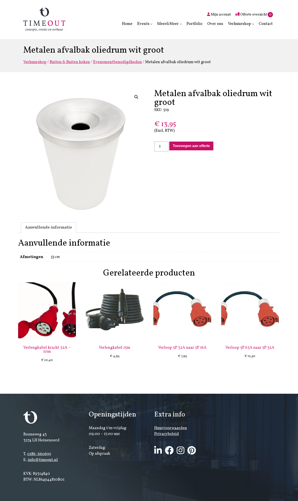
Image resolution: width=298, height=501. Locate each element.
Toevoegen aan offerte (191, 146)
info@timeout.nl (43, 460)
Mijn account (220, 14)
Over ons (215, 24)
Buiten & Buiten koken (70, 62)
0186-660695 (39, 454)
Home (127, 24)
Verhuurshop (239, 24)
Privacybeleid (166, 434)
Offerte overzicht (255, 14)
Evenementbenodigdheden (117, 62)
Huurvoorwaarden (170, 428)
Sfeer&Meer (168, 24)
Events (143, 24)
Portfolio (194, 24)
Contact (266, 24)
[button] (136, 97)
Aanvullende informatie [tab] (48, 227)
